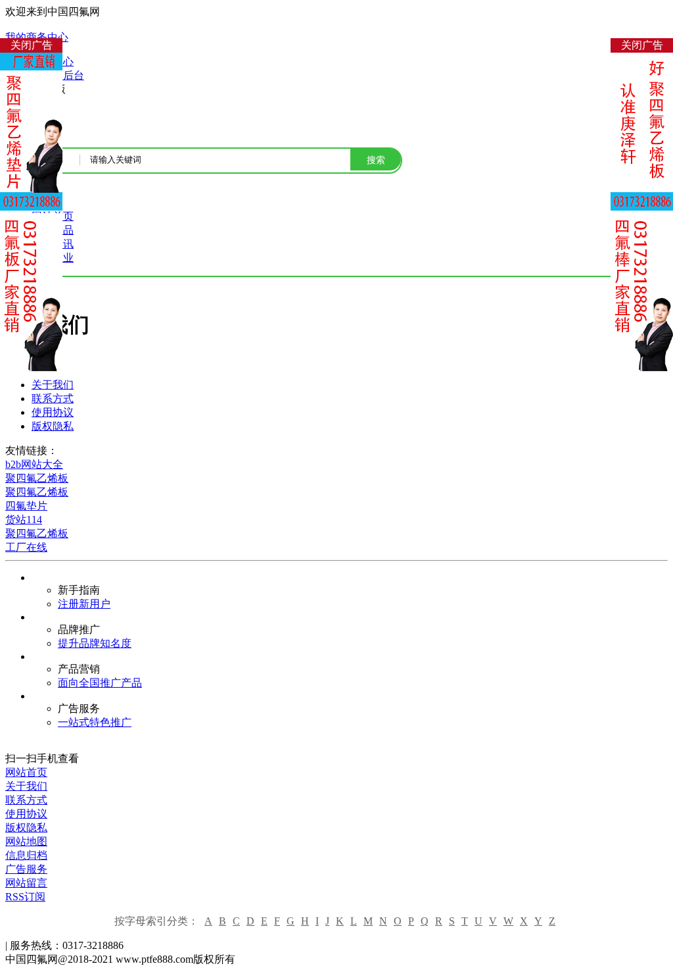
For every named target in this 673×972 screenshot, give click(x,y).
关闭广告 (32, 45)
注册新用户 (84, 603)
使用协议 (53, 412)
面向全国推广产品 (100, 682)
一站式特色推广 (94, 722)
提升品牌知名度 (94, 643)
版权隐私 (53, 426)
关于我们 (53, 384)
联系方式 (53, 398)
